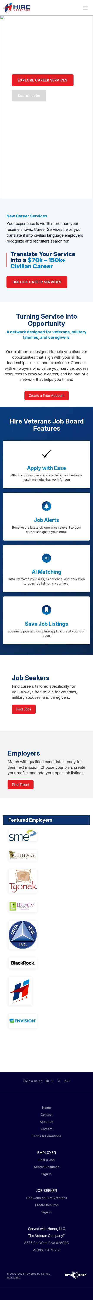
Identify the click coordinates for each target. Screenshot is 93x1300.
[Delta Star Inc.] (46, 934)
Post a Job (46, 1160)
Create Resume (46, 1205)
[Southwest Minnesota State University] (46, 855)
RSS (67, 1081)
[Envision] (46, 1021)
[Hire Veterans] (46, 991)
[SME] (46, 835)
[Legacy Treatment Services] (46, 906)
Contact (47, 1114)
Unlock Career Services (37, 282)
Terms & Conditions (46, 1136)
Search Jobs (29, 95)
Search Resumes (46, 1167)
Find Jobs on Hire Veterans (46, 1198)
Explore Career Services (42, 80)
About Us (46, 1122)
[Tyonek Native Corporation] (46, 881)
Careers (46, 1129)
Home (46, 1107)
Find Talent (20, 784)
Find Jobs (23, 709)
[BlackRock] (46, 963)
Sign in (46, 1174)
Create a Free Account (46, 395)
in (47, 1081)
